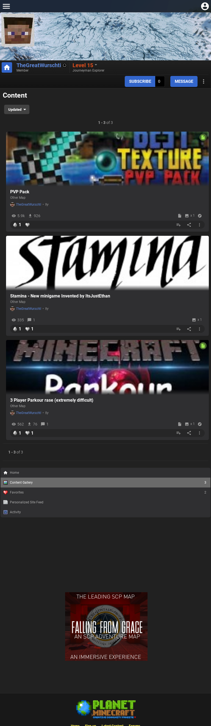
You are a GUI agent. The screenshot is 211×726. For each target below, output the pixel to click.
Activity (15, 512)
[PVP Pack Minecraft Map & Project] (107, 159)
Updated (14, 109)
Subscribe (140, 81)
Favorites (108, 492)
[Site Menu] (6, 6)
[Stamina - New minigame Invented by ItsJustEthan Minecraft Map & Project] (107, 263)
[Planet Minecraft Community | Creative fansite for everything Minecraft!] (105, 708)
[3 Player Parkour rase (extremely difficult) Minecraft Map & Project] (107, 367)
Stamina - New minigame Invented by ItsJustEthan (60, 296)
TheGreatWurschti (38, 65)
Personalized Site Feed (26, 502)
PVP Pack (19, 191)
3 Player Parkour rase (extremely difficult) (51, 400)
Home (14, 473)
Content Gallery (108, 482)
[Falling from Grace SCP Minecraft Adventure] (106, 660)
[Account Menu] (205, 6)
